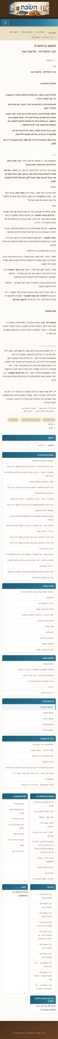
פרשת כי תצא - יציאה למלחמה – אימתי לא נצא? (32, 499)
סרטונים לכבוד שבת (45, 649)
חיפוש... (50, 445)
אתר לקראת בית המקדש (43, 756)
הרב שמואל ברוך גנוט (16, 811)
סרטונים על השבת (45, 621)
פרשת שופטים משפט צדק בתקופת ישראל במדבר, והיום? (31, 518)
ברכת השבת (48, 762)
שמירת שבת (18, 834)
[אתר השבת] (29, 8)
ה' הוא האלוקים (47, 566)
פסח (22, 845)
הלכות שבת (48, 664)
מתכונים (50, 597)
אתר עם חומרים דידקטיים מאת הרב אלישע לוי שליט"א (29, 768)
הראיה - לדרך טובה (45, 531)
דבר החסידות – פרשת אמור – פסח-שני (43, 976)
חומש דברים (48, 730)
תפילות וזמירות (47, 638)
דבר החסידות (49, 420)
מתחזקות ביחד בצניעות (43, 744)
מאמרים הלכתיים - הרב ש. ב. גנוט (38, 675)
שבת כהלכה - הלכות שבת (42, 750)
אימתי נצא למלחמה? (44, 493)
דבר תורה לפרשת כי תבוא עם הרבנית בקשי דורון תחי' (30, 466)
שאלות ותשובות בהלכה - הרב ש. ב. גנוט (36, 670)
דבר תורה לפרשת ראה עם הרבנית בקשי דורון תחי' (31, 537)
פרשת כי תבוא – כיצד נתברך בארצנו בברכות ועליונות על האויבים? (29, 474)
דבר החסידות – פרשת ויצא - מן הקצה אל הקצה (45, 935)
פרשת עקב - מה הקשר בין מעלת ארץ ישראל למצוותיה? (29, 554)
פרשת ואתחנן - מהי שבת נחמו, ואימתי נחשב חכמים (30, 560)
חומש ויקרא (48, 719)
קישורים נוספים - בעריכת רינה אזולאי (37, 785)
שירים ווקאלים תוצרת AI (43, 577)
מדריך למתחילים (46, 603)
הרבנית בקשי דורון (16, 840)
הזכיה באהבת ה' (46, 549)
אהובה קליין (18, 804)
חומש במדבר (48, 724)
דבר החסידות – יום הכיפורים (43, 965)
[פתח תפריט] (5, 22)
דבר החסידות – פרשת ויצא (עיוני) (44, 924)
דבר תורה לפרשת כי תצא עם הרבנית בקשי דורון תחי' (30, 487)
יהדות (51, 687)
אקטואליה (49, 779)
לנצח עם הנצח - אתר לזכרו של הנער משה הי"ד (33, 773)
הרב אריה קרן (18, 851)
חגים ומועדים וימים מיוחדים (41, 681)
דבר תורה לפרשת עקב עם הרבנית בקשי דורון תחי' (32, 543)
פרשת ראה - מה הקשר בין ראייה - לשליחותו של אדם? (30, 525)
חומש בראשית (46, 707)
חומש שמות (48, 713)
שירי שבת (49, 626)
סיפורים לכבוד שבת (45, 609)
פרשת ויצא (25, 408)
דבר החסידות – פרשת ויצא (45, 896)
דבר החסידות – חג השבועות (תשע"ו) (43, 987)
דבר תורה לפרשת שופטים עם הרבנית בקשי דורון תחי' (30, 505)
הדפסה (49, 60)
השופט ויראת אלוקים (44, 510)
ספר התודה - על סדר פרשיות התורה (37, 615)
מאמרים (50, 632)
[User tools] (55, 57)
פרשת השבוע (48, 644)
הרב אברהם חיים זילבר (30, 420)
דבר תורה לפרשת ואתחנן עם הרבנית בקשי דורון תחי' (30, 572)
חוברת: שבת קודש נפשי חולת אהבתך (37, 592)
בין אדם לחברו (47, 693)
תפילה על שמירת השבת (43, 461)
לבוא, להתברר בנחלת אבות (41, 481)
